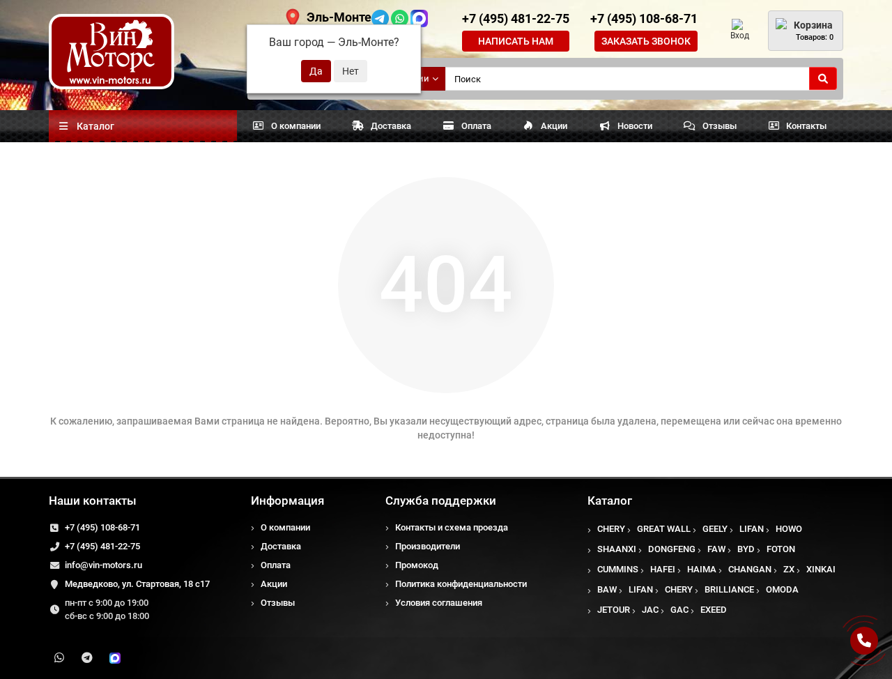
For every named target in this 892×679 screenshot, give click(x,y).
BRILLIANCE (729, 589)
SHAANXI (616, 549)
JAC (650, 609)
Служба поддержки (440, 501)
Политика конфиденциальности (461, 584)
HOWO (789, 529)
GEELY (715, 529)
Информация (287, 501)
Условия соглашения (438, 602)
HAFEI (662, 569)
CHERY (611, 529)
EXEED (713, 609)
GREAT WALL (664, 529)
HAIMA (701, 569)
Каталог (609, 501)
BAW (607, 589)
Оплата (476, 126)
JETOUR (613, 609)
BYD (746, 549)
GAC (679, 609)
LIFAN (751, 529)
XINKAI (821, 569)
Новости (634, 126)
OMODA (782, 589)
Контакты (806, 126)
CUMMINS (617, 569)
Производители (427, 546)
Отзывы (719, 126)
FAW (716, 549)
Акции (554, 126)
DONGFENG (671, 549)
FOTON (781, 549)
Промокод (416, 565)
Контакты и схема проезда (451, 527)
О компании (296, 126)
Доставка (391, 126)
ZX (788, 569)
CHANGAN (749, 569)
